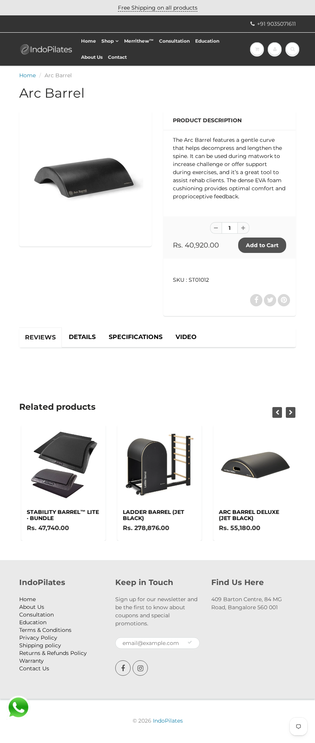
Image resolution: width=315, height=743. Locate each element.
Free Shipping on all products (157, 7)
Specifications (135, 337)
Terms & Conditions (45, 630)
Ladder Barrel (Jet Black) (151, 515)
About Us (92, 57)
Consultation (174, 41)
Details (82, 337)
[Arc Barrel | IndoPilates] (85, 177)
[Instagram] (140, 668)
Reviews (40, 337)
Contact (117, 57)
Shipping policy (40, 645)
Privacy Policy (38, 637)
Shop (107, 41)
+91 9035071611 (276, 23)
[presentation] (277, 412)
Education (207, 41)
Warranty (31, 660)
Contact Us (34, 668)
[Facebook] (123, 668)
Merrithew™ (139, 41)
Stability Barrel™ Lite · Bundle (61, 515)
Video (186, 337)
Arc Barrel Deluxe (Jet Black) (247, 515)
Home (88, 41)
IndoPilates (168, 720)
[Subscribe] (190, 642)
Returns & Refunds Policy (53, 653)
